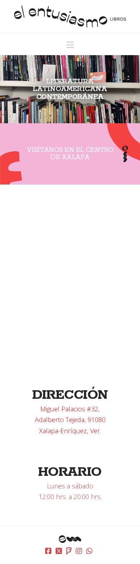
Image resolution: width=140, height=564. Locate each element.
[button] (70, 44)
